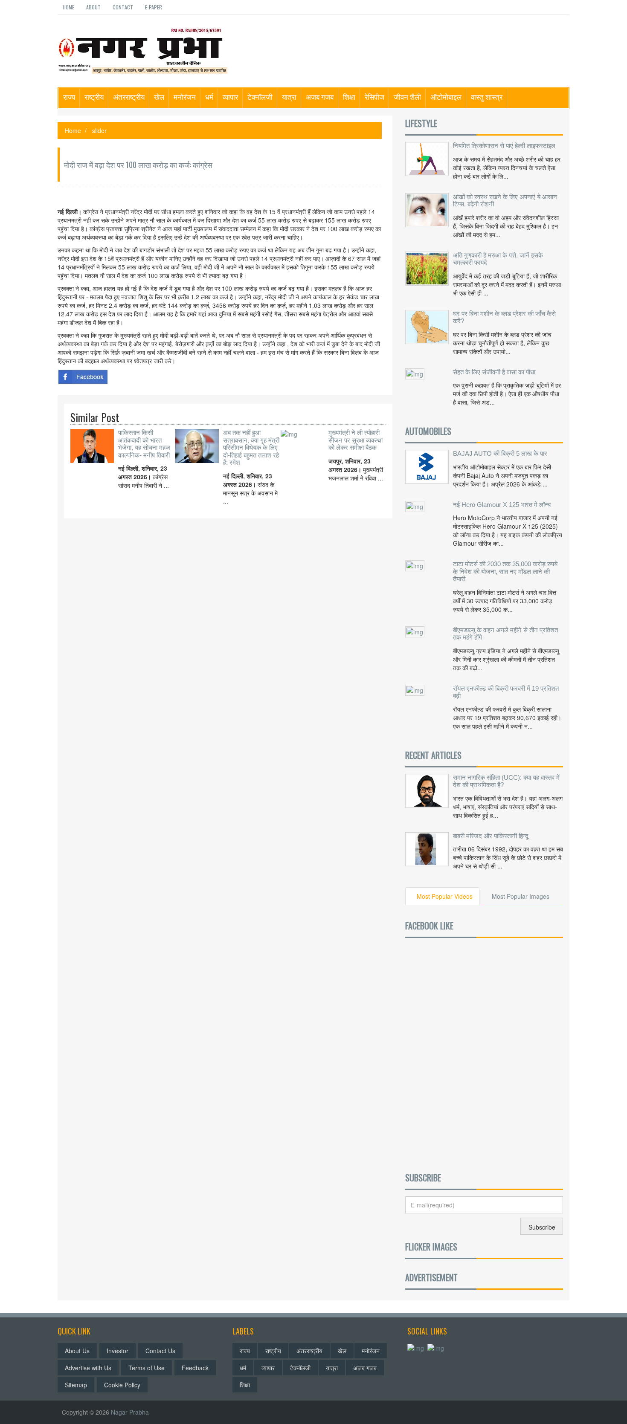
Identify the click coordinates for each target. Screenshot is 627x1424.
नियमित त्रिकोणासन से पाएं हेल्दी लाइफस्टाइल (504, 145)
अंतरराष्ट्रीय (129, 96)
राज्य (69, 96)
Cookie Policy (122, 1385)
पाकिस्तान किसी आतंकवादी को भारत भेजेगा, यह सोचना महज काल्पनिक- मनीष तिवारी (144, 444)
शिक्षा (349, 96)
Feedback (195, 1367)
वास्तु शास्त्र (486, 96)
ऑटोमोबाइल (446, 96)
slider (99, 130)
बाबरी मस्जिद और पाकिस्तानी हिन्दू (490, 835)
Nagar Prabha (130, 1412)
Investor (117, 1350)
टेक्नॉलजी (260, 96)
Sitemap (76, 1385)
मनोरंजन (185, 96)
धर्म (209, 96)
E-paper (153, 7)
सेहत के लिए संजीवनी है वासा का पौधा (494, 372)
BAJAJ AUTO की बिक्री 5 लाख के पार (500, 453)
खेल (159, 96)
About (93, 7)
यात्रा (289, 96)
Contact (123, 7)
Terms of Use (146, 1367)
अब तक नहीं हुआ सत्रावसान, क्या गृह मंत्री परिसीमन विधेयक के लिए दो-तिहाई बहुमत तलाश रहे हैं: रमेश (251, 447)
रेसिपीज (374, 96)
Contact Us (160, 1350)
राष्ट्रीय (94, 96)
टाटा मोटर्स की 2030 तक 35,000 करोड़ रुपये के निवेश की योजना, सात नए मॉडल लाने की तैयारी (505, 571)
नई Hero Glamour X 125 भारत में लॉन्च (502, 504)
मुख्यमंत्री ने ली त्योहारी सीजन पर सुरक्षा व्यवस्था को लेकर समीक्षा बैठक (355, 440)
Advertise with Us (88, 1367)
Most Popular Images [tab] (520, 896)
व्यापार (230, 96)
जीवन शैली (407, 96)
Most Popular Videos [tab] (445, 896)
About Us (77, 1350)
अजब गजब (320, 96)
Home (68, 7)
